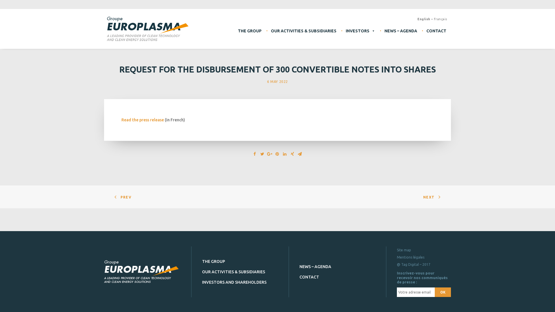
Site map (404, 250)
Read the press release (142, 120)
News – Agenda (400, 31)
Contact (436, 31)
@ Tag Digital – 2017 (413, 264)
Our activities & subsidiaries (303, 31)
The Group (250, 31)
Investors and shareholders (234, 282)
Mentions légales (410, 257)
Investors (357, 31)
